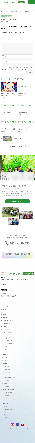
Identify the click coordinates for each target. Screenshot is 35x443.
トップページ (4, 306)
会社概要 (3, 354)
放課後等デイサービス (7, 392)
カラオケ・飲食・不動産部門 (8, 296)
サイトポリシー (5, 323)
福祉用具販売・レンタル (8, 409)
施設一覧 (3, 309)
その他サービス (5, 403)
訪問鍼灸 (4, 412)
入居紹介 (4, 417)
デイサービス (5, 375)
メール (5, 62)
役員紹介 (4, 360)
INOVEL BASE (5, 329)
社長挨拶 (4, 349)
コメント (5, 41)
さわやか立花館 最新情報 (6, 16)
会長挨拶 (4, 346)
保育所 (4, 415)
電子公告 (3, 326)
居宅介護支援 (5, 386)
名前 (4, 56)
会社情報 (4, 357)
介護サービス (4, 363)
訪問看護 (4, 406)
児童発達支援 (5, 395)
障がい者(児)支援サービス (8, 389)
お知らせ (3, 312)
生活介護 (4, 398)
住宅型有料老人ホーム (7, 369)
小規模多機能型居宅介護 (8, 378)
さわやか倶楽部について (7, 338)
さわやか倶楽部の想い (7, 341)
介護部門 (3, 293)
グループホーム (6, 372)
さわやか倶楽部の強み (7, 344)
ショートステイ (6, 381)
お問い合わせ (4, 318)
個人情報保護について (7, 320)
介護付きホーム (6, 366)
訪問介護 (4, 383)
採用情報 (3, 315)
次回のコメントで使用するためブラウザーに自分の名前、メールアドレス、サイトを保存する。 (17, 69)
